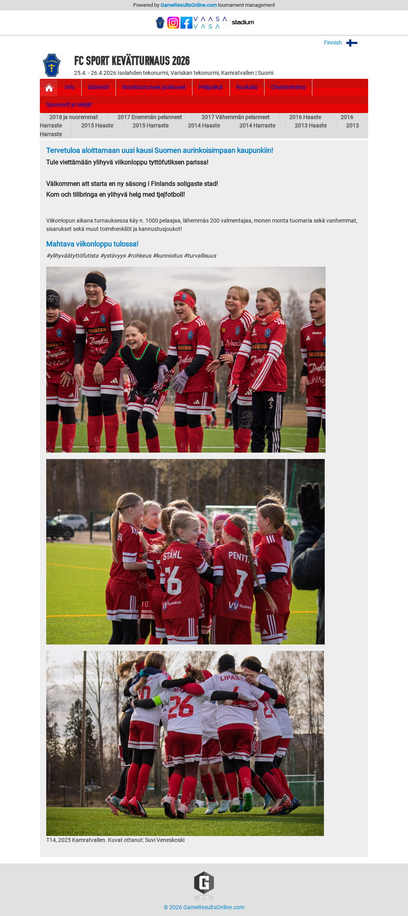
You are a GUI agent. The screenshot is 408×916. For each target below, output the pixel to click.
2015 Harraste (151, 125)
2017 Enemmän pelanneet (150, 117)
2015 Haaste (97, 125)
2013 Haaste (311, 125)
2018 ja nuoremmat (73, 117)
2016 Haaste (305, 117)
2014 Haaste (204, 125)
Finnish (333, 42)
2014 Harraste (257, 125)
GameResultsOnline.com (189, 5)
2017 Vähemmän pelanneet (236, 117)
